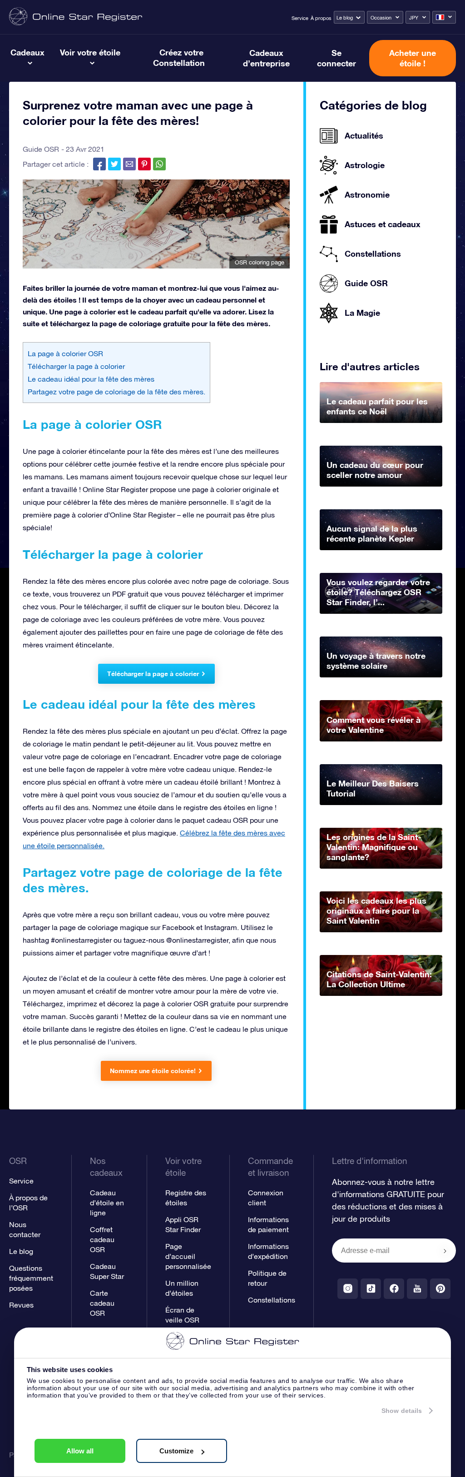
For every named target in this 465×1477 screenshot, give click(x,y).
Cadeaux (27, 52)
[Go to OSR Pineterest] (440, 1288)
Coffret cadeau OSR (102, 1239)
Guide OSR (41, 149)
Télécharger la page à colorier (76, 366)
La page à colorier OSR (65, 353)
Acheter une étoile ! (412, 58)
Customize (176, 1451)
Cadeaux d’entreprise (266, 58)
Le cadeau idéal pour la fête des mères (91, 379)
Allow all (80, 1451)
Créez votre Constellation (179, 57)
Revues (21, 1305)
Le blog (344, 17)
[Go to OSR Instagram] (347, 1288)
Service (300, 18)
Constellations (271, 1300)
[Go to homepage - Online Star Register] (75, 17)
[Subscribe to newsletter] (445, 1251)
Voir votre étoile (90, 52)
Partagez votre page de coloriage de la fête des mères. (116, 392)
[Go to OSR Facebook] (394, 1288)
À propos (321, 18)
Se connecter (336, 58)
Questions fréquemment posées (31, 1278)
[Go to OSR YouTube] (417, 1288)
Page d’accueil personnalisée (188, 1256)
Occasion (381, 17)
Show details (401, 1410)
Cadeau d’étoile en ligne (107, 1203)
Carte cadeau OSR (102, 1303)
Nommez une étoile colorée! (153, 1070)
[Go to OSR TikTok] (371, 1288)
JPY (413, 17)
